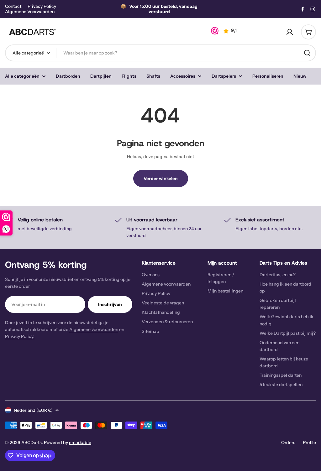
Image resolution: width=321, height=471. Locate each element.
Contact (13, 6)
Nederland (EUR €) (33, 410)
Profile (309, 442)
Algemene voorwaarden (93, 329)
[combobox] (160, 52)
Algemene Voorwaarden (30, 11)
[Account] (289, 32)
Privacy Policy (42, 6)
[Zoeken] (307, 53)
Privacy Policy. (19, 336)
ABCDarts (31, 442)
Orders (288, 442)
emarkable (80, 442)
